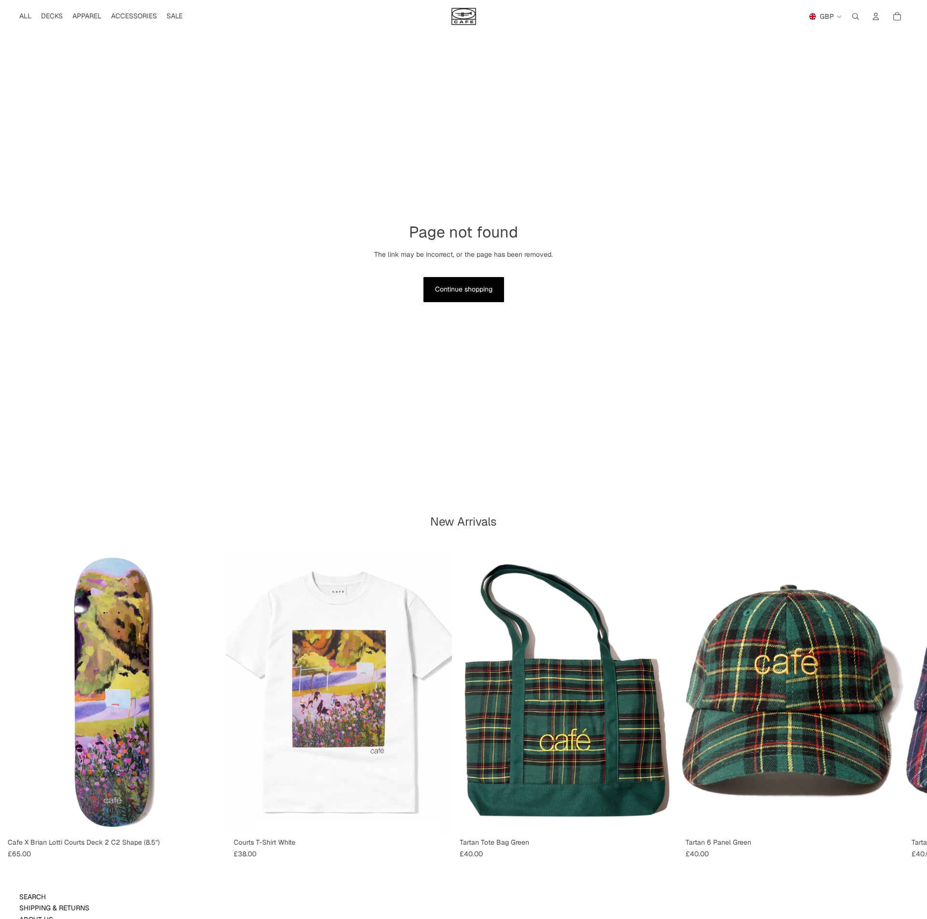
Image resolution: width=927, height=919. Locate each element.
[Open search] (855, 16)
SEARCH (32, 896)
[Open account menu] (875, 16)
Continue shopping (463, 289)
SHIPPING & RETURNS (54, 908)
